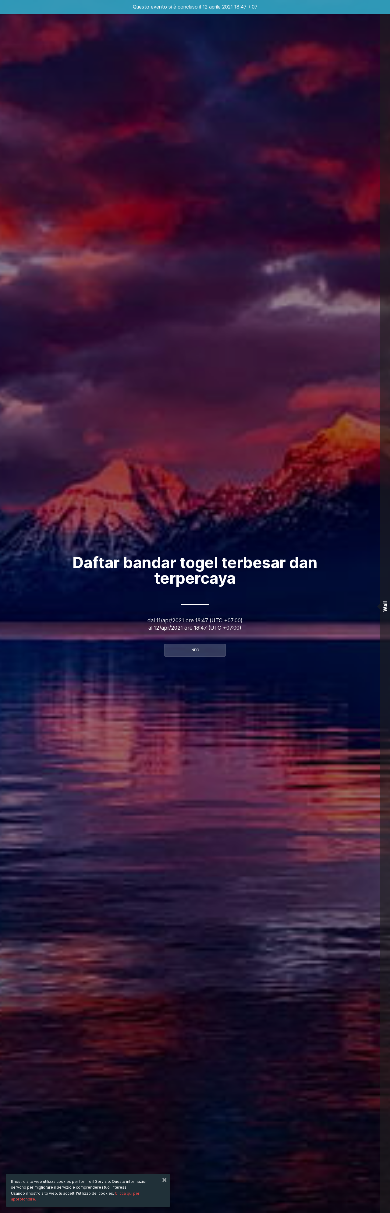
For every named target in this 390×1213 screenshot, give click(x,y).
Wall (385, 606)
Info (194, 650)
